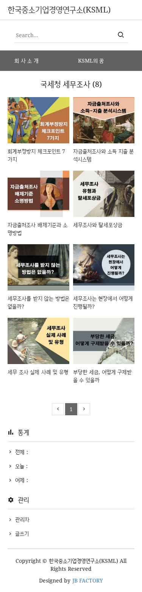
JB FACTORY (87, 580)
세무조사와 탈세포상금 (98, 224)
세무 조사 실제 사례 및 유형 (38, 371)
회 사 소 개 (26, 60)
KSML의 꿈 (91, 60)
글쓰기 (22, 533)
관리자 (22, 519)
